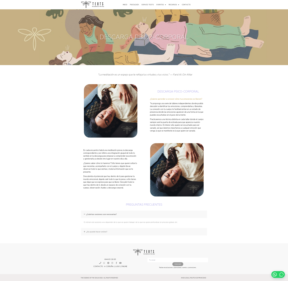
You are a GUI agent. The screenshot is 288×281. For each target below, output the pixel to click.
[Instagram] (112, 263)
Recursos (173, 5)
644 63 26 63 (110, 259)
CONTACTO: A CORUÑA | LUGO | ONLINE (110, 266)
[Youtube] (120, 263)
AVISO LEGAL (185, 278)
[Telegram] (108, 263)
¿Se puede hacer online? (96, 232)
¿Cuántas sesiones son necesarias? (101, 214)
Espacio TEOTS (148, 5)
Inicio (125, 5)
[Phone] (100, 263)
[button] (144, 214)
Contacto (186, 5)
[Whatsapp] (104, 263)
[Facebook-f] (116, 263)
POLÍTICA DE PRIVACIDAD (198, 278)
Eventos (160, 5)
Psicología (134, 5)
